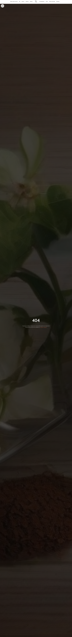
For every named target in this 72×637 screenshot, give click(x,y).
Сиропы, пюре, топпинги (14, 1)
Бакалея (31, 1)
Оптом (47, 1)
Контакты (57, 1)
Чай (19, 1)
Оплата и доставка (52, 1)
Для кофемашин (42, 1)
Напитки (23, 1)
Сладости (27, 1)
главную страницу (43, 327)
